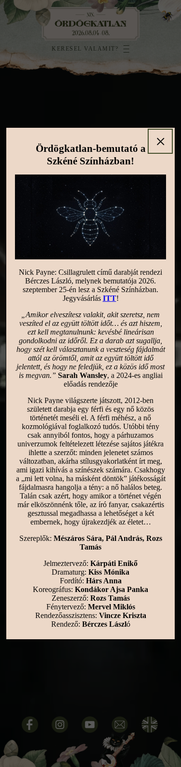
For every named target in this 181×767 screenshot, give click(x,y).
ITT (109, 298)
